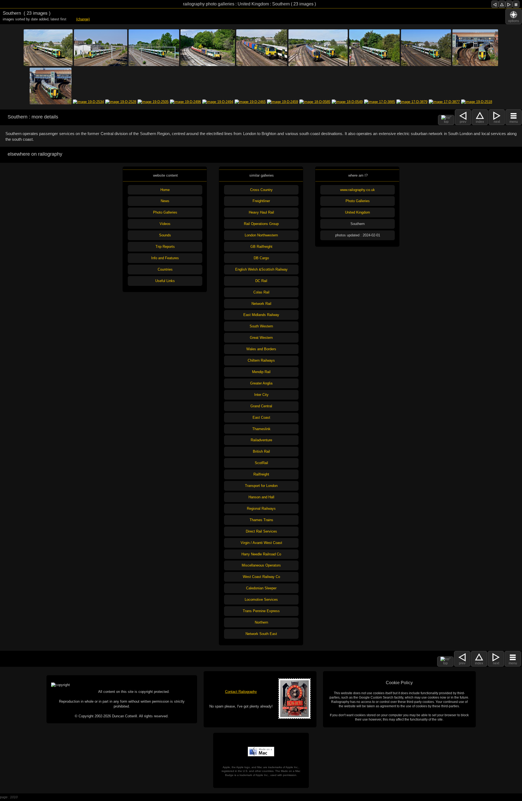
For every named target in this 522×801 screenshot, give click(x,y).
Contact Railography (241, 692)
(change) (83, 19)
